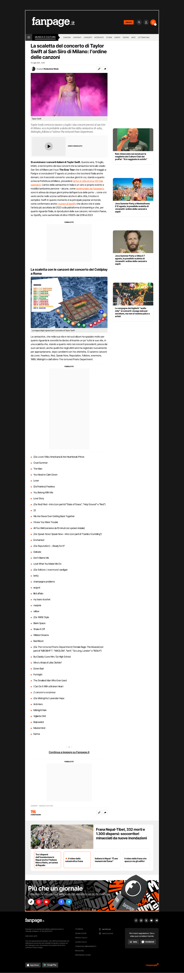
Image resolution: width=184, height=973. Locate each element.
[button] (105, 68)
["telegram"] (69, 902)
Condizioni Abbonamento (85, 946)
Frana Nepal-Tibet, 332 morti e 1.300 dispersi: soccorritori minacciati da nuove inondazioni (121, 833)
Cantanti (77, 37)
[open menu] (28, 37)
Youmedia (79, 929)
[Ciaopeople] (152, 965)
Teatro (126, 37)
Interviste (99, 37)
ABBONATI (129, 22)
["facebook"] (61, 902)
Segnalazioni (80, 933)
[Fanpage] (34, 920)
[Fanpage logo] (50, 22)
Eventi (117, 37)
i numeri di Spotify (67, 203)
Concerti (88, 37)
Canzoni (67, 37)
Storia (109, 37)
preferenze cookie (83, 955)
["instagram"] (39, 902)
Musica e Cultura (45, 37)
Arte (133, 37)
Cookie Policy (81, 942)
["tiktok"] (31, 902)
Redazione (79, 951)
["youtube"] (46, 902)
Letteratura (143, 37)
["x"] (54, 902)
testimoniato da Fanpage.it (90, 188)
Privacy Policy (81, 938)
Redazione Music (51, 69)
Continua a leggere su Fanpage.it (69, 752)
